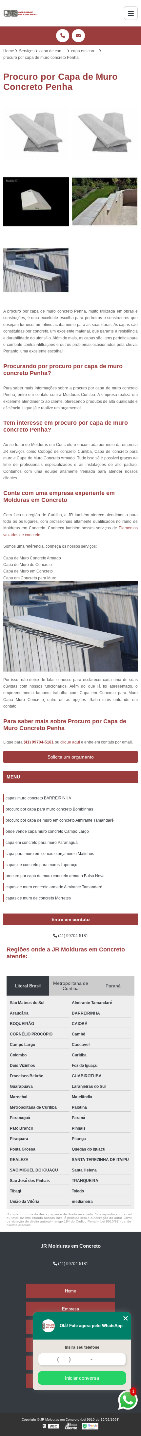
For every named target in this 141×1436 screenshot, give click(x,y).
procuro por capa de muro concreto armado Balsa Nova (55, 876)
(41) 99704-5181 (39, 742)
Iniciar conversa (82, 1378)
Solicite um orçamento (71, 757)
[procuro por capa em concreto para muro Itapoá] (36, 133)
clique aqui (70, 742)
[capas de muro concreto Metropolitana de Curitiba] (105, 201)
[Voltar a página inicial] (20, 13)
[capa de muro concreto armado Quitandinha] (36, 201)
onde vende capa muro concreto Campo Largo (47, 831)
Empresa (70, 1309)
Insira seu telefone (82, 1347)
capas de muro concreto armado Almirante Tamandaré (54, 887)
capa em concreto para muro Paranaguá (42, 842)
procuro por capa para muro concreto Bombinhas (49, 809)
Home (70, 1291)
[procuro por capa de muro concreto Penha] (36, 270)
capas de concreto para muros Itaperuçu (41, 865)
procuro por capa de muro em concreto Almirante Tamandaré (60, 820)
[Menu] (131, 13)
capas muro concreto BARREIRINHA (38, 798)
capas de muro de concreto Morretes (38, 898)
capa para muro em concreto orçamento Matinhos (50, 853)
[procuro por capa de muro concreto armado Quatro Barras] (105, 133)
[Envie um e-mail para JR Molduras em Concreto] (78, 35)
